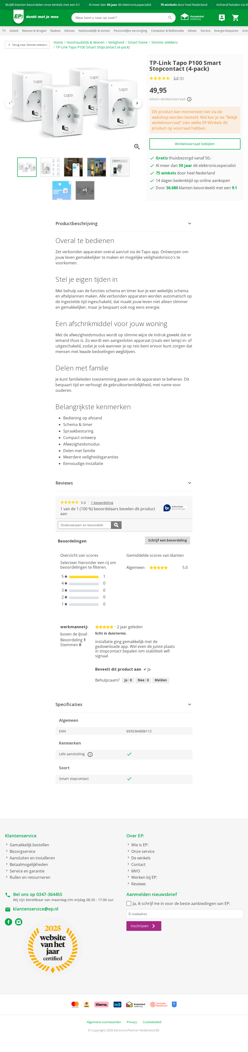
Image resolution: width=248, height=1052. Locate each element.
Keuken (55, 31)
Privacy (132, 1022)
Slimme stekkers (164, 42)
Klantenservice (21, 836)
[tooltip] (175, 508)
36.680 (9, 4)
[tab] (124, 224)
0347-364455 (49, 894)
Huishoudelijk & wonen (94, 31)
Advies (192, 31)
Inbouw (69, 31)
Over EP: (135, 836)
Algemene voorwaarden (104, 1022)
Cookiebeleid (152, 1022)
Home (58, 42)
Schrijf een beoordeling (169, 541)
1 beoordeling (103, 502)
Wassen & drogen (34, 31)
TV (4, 31)
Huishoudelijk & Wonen (86, 42)
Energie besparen (226, 31)
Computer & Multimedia (167, 31)
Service (205, 31)
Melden (161, 680)
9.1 (78, 4)
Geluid (13, 31)
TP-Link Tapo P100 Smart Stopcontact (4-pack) (93, 47)
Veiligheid (116, 42)
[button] (124, 224)
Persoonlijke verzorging (130, 31)
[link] (69, 502)
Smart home (138, 42)
